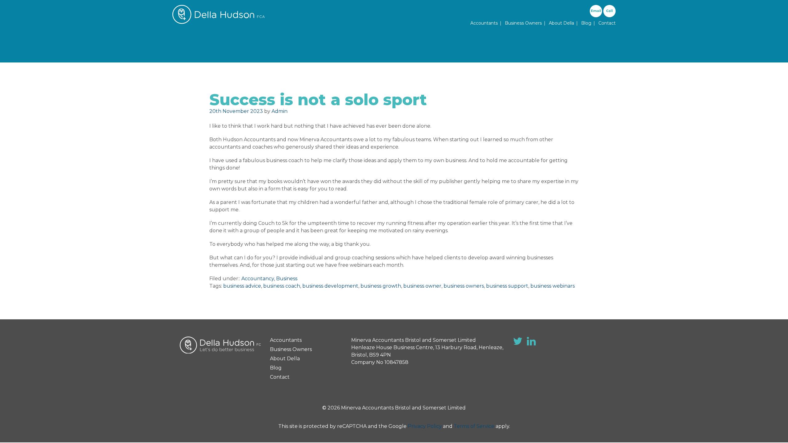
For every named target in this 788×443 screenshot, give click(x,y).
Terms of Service (474, 426)
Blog (586, 23)
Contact (607, 23)
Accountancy (257, 278)
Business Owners (523, 23)
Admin (279, 111)
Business (286, 278)
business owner (422, 286)
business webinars (552, 286)
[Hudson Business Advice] (218, 22)
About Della (561, 23)
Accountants (484, 23)
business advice (242, 286)
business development (330, 286)
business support (507, 286)
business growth (380, 286)
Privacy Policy (425, 426)
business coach (281, 286)
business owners (464, 286)
